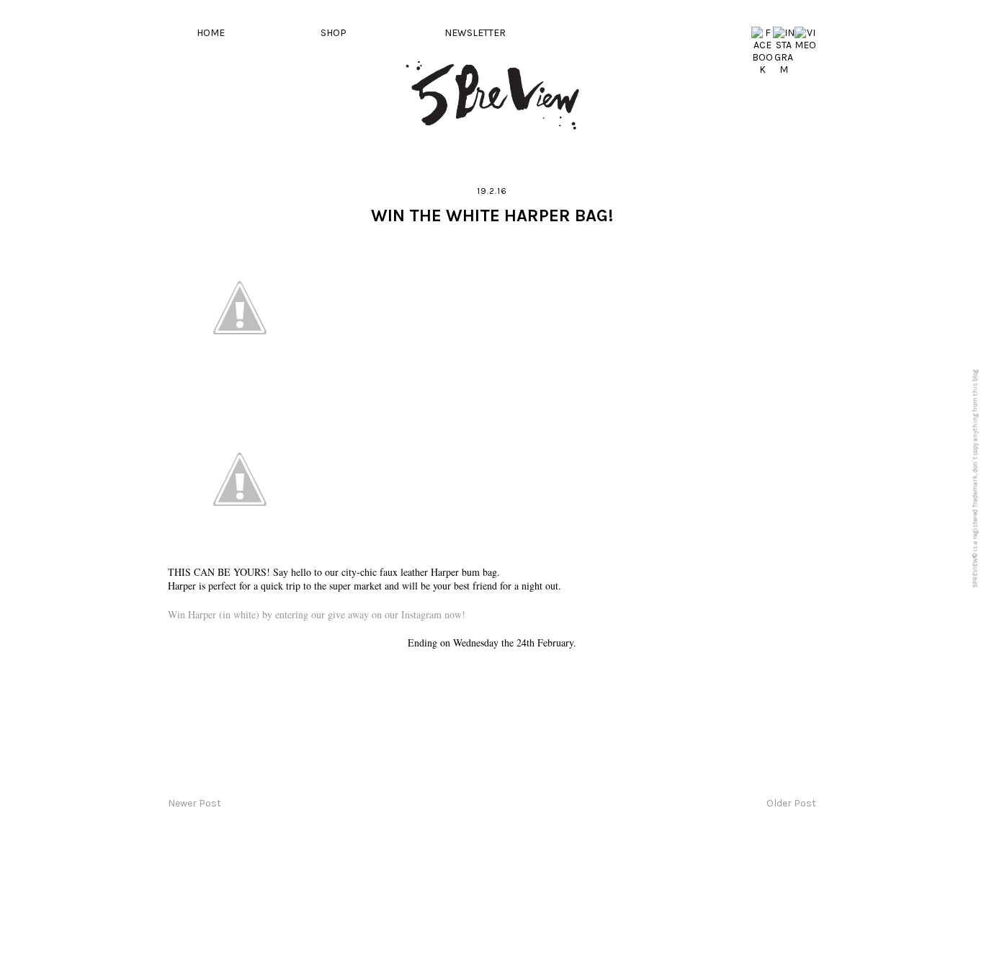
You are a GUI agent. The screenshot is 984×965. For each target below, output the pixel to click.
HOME (211, 33)
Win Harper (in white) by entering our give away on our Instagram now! (316, 614)
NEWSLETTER (475, 33)
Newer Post (194, 803)
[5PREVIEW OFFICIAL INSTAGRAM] (784, 69)
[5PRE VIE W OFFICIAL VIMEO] (805, 45)
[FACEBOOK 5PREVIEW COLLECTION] (762, 69)
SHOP (333, 33)
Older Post (791, 803)
